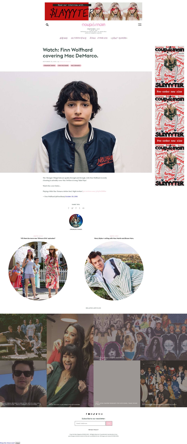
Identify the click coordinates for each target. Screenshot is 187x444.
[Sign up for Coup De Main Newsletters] (101, 414)
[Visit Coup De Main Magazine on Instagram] (91, 414)
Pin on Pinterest (76, 208)
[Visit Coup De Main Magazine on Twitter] (96, 414)
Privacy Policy (93, 429)
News (64, 39)
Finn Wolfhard (63, 65)
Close (17, 443)
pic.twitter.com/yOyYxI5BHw (94, 191)
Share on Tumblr (79, 208)
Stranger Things (49, 65)
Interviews (78, 37)
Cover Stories (99, 37)
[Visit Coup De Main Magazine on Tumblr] (99, 414)
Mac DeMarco (75, 65)
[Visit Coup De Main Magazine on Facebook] (86, 414)
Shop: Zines (119, 37)
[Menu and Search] (47, 24)
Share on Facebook (68, 208)
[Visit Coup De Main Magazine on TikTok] (94, 414)
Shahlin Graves (65, 61)
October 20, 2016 (71, 196)
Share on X (72, 208)
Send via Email (83, 208)
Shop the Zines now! (7, 443)
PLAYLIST (140, 24)
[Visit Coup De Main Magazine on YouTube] (89, 414)
